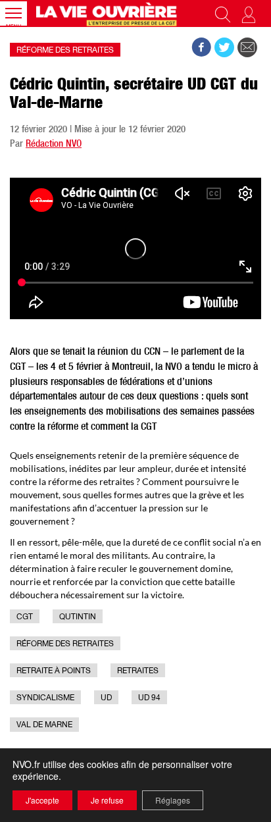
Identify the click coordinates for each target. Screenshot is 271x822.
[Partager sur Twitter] (224, 47)
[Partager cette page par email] (247, 47)
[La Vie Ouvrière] (108, 13)
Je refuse (107, 800)
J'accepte (42, 800)
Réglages (172, 800)
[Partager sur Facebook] (201, 47)
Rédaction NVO (54, 144)
